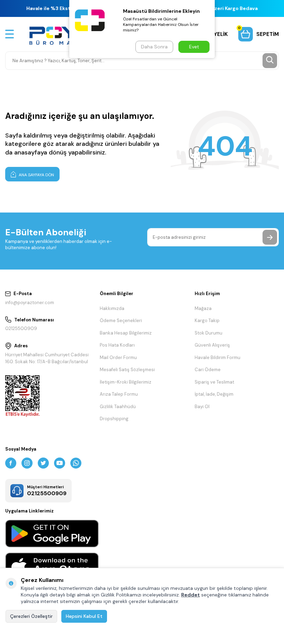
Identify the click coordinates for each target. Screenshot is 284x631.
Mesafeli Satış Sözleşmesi (127, 370)
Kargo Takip (207, 320)
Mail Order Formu (118, 357)
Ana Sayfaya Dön (36, 175)
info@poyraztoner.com (29, 302)
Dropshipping (114, 419)
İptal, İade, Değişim (214, 394)
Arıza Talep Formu (119, 394)
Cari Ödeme (208, 370)
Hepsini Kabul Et (84, 616)
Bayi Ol (202, 406)
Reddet (190, 595)
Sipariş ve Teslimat (214, 382)
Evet (194, 47)
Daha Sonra (154, 47)
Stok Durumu (208, 333)
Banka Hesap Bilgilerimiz (126, 333)
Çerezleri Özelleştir (31, 616)
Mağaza (203, 308)
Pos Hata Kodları (117, 345)
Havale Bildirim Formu (217, 357)
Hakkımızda (112, 308)
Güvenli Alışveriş (212, 345)
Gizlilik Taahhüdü (118, 406)
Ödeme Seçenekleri (121, 320)
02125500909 (21, 328)
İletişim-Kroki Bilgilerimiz (125, 382)
